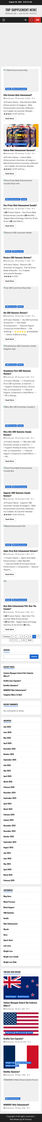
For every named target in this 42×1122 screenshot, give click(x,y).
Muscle (6, 929)
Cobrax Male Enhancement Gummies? (21, 135)
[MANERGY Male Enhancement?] (21, 1089)
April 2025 (7, 776)
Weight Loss (8, 951)
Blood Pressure (9, 901)
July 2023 (7, 853)
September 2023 (10, 842)
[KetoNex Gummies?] (21, 1057)
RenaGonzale (9, 98)
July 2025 (7, 765)
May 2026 (7, 737)
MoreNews (14, 1119)
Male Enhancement (19, 89)
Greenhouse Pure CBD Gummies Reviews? (21, 356)
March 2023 (8, 874)
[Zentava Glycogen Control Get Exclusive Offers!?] (21, 987)
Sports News (8, 940)
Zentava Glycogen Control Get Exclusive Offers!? (20, 1004)
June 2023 (7, 858)
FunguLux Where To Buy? (13, 694)
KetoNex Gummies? (11, 685)
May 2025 (7, 770)
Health (8, 89)
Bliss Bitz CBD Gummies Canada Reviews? (21, 417)
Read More (10, 119)
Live (37, 19)
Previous (6, 636)
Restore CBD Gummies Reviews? (21, 242)
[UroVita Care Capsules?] (21, 1023)
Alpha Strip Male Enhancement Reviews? (21, 536)
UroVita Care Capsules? (12, 680)
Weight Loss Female (11, 956)
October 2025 (9, 754)
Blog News (7, 896)
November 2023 (10, 831)
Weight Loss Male (10, 962)
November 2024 (10, 792)
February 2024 (9, 814)
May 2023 (7, 863)
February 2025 (9, 787)
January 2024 (9, 820)
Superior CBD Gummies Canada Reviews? (21, 478)
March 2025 (8, 781)
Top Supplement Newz (21, 9)
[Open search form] (25, 20)
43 (24, 640)
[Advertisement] (21, 44)
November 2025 (10, 748)
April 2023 (7, 869)
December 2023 (10, 825)
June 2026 (7, 732)
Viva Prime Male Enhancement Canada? (21, 190)
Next (30, 640)
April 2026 (8, 743)
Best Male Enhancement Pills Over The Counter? (21, 591)
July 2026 (7, 726)
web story (7, 945)
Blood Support (9, 907)
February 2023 (9, 880)
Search (7, 650)
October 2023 (9, 836)
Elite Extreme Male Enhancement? (21, 80)
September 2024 (10, 798)
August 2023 (8, 847)
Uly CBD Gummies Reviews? (21, 298)
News (5, 934)
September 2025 (10, 759)
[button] (3, 20)
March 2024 (8, 809)
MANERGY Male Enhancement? (15, 690)
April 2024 (7, 803)
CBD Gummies (18, 251)
